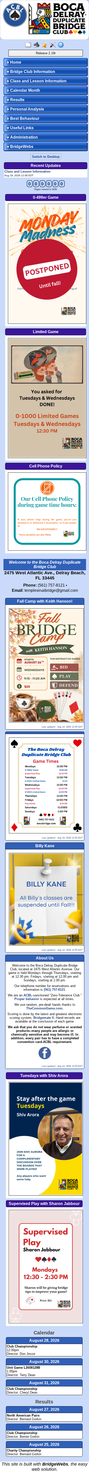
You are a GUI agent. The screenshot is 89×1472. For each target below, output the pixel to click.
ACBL (27, 995)
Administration (23, 137)
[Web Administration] (54, 45)
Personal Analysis (26, 109)
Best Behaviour (24, 118)
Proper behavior (27, 999)
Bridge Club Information (32, 72)
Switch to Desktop (46, 157)
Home (15, 62)
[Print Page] (37, 45)
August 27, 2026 (44, 1409)
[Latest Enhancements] (46, 45)
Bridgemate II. (44, 1018)
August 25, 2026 (44, 1444)
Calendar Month (24, 90)
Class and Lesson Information (38, 81)
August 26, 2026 (44, 1427)
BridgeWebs (21, 146)
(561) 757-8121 (54, 989)
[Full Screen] (29, 45)
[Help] (62, 45)
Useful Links (21, 128)
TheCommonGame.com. (45, 1008)
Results (16, 100)
